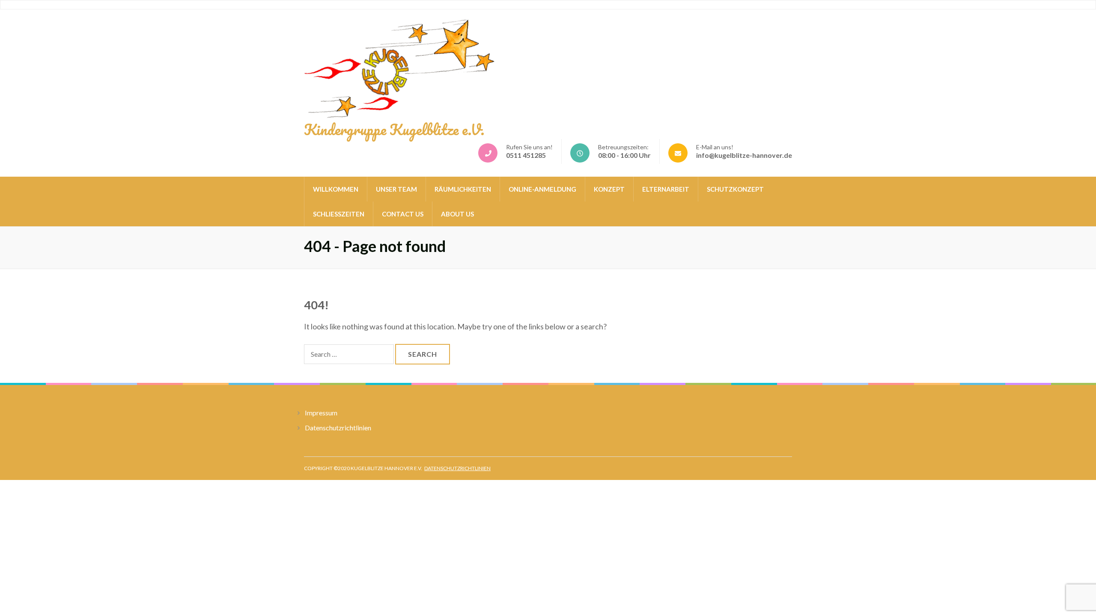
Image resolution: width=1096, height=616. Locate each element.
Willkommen (335, 189)
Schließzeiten (338, 214)
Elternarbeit (665, 189)
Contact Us (402, 214)
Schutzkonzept (735, 189)
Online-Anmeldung (542, 189)
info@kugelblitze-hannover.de (744, 155)
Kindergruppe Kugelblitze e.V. (394, 129)
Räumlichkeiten (463, 189)
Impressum (321, 413)
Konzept (609, 189)
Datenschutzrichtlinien (338, 428)
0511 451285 (526, 155)
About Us (457, 214)
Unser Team (396, 189)
